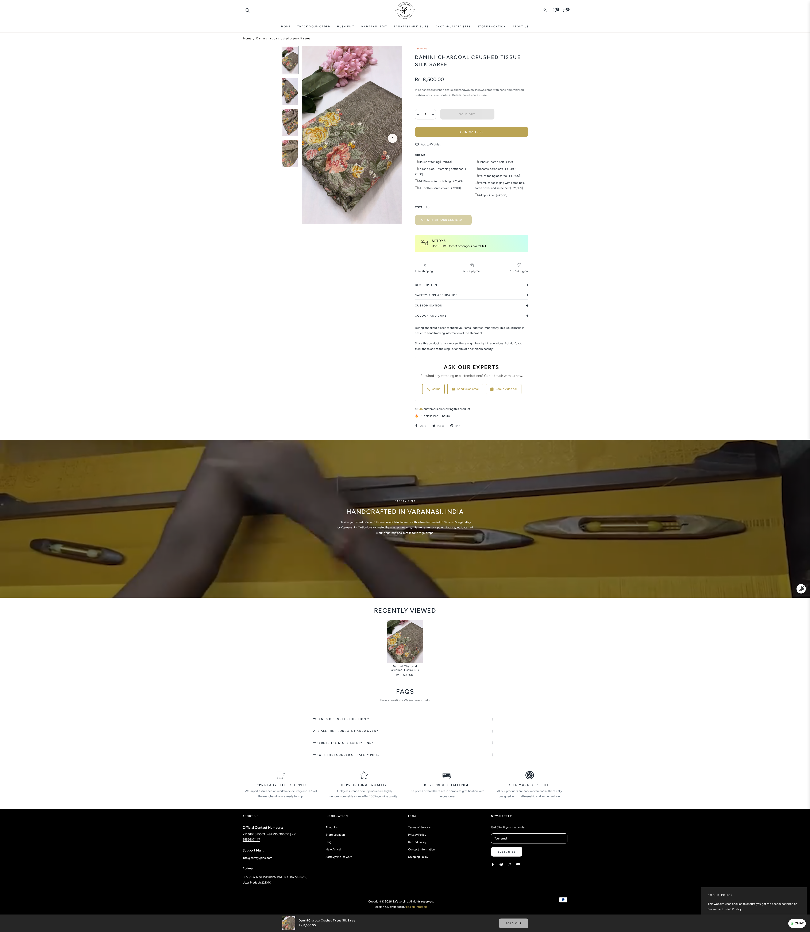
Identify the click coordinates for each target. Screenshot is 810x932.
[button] (248, 10)
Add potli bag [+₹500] (492, 195)
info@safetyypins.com (257, 858)
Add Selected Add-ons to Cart (443, 220)
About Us (331, 827)
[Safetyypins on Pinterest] (501, 864)
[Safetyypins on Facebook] (492, 864)
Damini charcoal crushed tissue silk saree (405, 668)
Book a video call (506, 389)
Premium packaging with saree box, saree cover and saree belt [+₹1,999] (500, 185)
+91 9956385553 (278, 834)
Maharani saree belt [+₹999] (497, 162)
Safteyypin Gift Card (338, 857)
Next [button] (392, 138)
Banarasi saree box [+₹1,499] (497, 169)
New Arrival (333, 849)
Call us (436, 389)
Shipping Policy (418, 857)
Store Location (335, 835)
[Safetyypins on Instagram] (509, 864)
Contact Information (421, 849)
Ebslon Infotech (416, 907)
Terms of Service (419, 827)
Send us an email (468, 389)
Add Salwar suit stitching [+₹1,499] (441, 181)
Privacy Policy (417, 835)
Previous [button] (311, 138)
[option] (352, 135)
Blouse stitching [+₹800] (435, 162)
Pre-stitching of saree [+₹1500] (499, 176)
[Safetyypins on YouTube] (518, 864)
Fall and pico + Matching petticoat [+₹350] (440, 171)
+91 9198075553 (254, 834)
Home (247, 38)
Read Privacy (733, 909)
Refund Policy (417, 842)
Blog (328, 842)
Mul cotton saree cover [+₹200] (439, 188)
